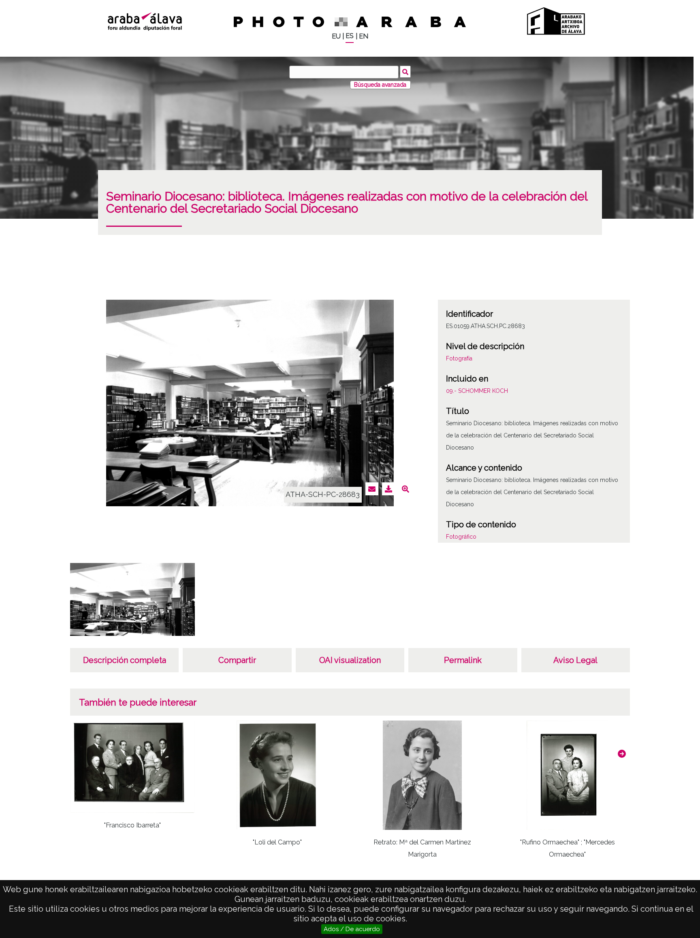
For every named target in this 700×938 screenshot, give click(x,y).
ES (350, 36)
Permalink (463, 660)
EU (336, 36)
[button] (622, 754)
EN (363, 36)
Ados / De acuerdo (352, 929)
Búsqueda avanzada (380, 84)
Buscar (405, 72)
